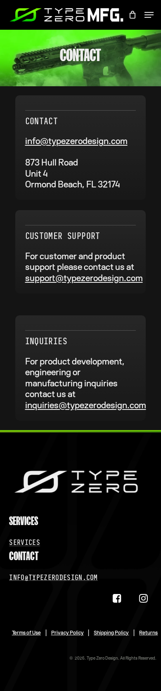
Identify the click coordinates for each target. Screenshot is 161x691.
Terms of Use (26, 633)
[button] (149, 15)
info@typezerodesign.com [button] (53, 577)
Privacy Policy (67, 633)
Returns (148, 633)
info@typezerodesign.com (76, 141)
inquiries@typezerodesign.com (85, 405)
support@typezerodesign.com (84, 278)
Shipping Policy (111, 633)
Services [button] (24, 542)
